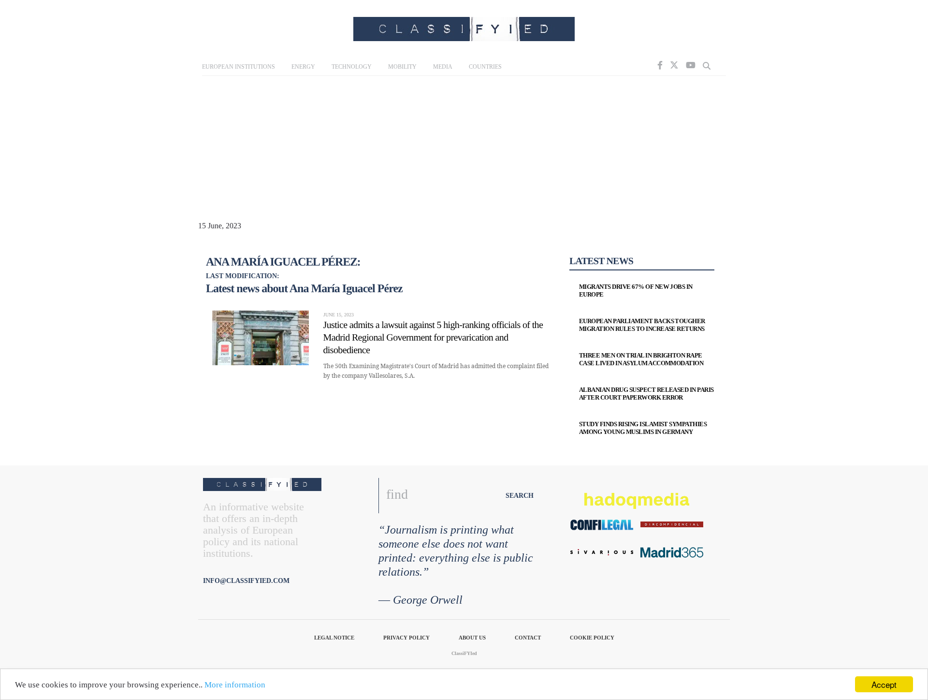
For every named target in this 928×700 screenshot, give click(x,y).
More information (234, 684)
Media (442, 66)
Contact (528, 637)
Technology (352, 66)
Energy (303, 66)
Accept (884, 684)
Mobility (402, 66)
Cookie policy (592, 637)
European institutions (238, 66)
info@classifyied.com (246, 580)
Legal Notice (334, 637)
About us (472, 637)
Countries (485, 66)
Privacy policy (406, 637)
